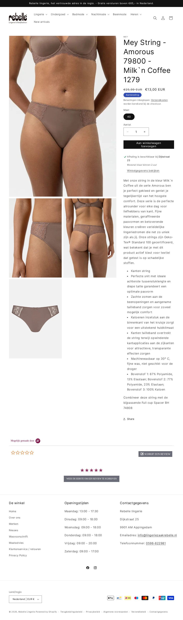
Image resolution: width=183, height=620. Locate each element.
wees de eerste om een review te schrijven (91, 478)
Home (12, 511)
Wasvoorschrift (18, 536)
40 (129, 116)
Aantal (127, 124)
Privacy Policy (18, 555)
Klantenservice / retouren (25, 549)
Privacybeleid (93, 612)
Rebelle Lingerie (26, 612)
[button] (40, 14)
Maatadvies (16, 542)
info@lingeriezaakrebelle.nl (157, 535)
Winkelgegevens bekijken (143, 170)
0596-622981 (156, 543)
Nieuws (13, 530)
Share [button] (130, 418)
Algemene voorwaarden (115, 612)
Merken (13, 523)
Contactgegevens (159, 612)
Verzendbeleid (138, 612)
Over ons (14, 517)
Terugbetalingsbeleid (71, 612)
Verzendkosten (159, 100)
